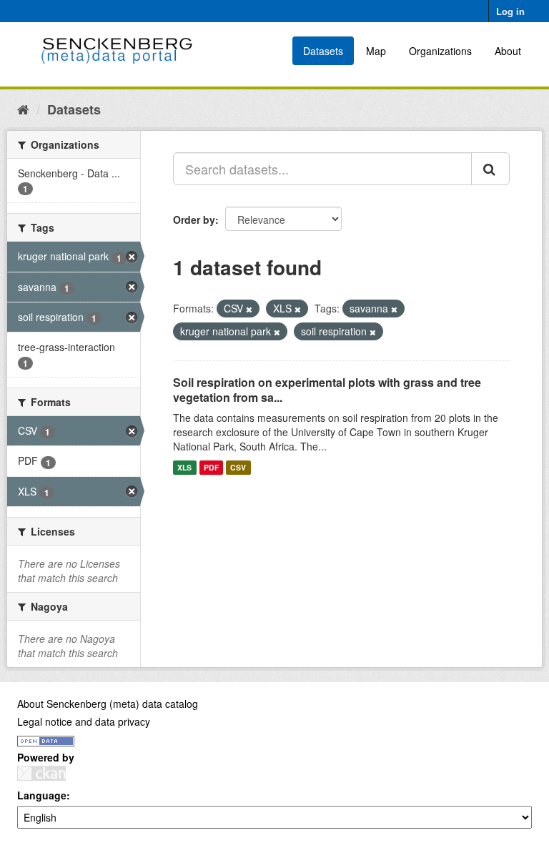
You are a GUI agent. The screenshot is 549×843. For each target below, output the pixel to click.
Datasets (323, 51)
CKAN (41, 773)
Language (41, 795)
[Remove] (249, 309)
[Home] (23, 108)
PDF (211, 467)
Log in (510, 11)
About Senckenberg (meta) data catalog (107, 703)
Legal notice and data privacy (83, 721)
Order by (194, 219)
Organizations (440, 51)
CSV (238, 467)
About (508, 51)
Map (376, 51)
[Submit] (490, 168)
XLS (184, 467)
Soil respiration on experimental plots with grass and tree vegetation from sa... (327, 389)
